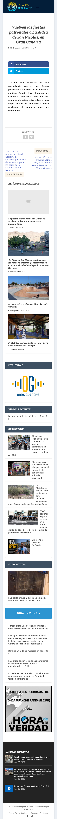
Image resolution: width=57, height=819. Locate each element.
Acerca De (13, 813)
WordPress (28, 809)
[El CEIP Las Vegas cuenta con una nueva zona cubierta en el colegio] (28, 326)
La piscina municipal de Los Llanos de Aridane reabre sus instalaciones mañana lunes (26, 221)
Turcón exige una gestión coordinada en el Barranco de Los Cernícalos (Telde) (28, 627)
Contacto (34, 813)
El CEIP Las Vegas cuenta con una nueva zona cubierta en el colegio (28, 344)
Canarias (26, 47)
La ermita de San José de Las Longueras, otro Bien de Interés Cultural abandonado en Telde (28, 663)
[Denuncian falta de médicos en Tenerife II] (9, 788)
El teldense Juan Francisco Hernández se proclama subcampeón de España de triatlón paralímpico (28, 676)
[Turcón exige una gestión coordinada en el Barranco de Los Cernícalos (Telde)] (9, 759)
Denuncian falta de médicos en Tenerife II (28, 417)
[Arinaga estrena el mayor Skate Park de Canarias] (28, 288)
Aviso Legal (23, 813)
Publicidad (44, 813)
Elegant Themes (26, 806)
